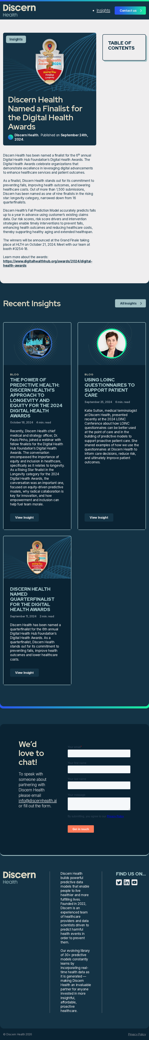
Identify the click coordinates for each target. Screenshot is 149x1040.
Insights (103, 10)
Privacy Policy (137, 1034)
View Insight (24, 517)
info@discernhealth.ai (38, 800)
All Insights (128, 303)
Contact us (128, 10)
